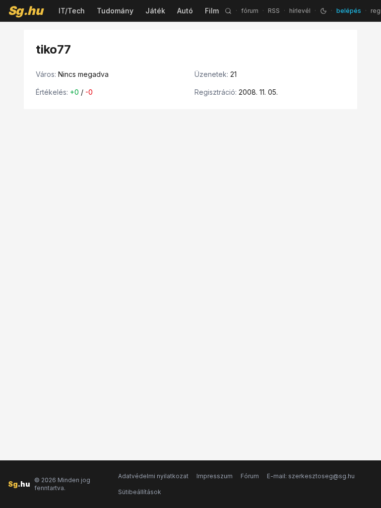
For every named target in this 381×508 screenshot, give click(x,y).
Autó (185, 10)
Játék (155, 10)
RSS (274, 10)
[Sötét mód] (323, 10)
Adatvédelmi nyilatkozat (153, 476)
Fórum (250, 476)
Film (212, 10)
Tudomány (115, 10)
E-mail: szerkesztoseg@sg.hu (311, 476)
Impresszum (214, 476)
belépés (348, 10)
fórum (249, 10)
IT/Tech (72, 10)
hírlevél (300, 10)
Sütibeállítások (139, 492)
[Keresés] (228, 10)
